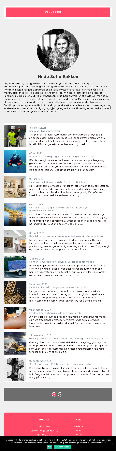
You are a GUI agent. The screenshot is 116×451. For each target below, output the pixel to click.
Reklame (78, 426)
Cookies (79, 434)
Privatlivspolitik (62, 447)
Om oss (79, 430)
